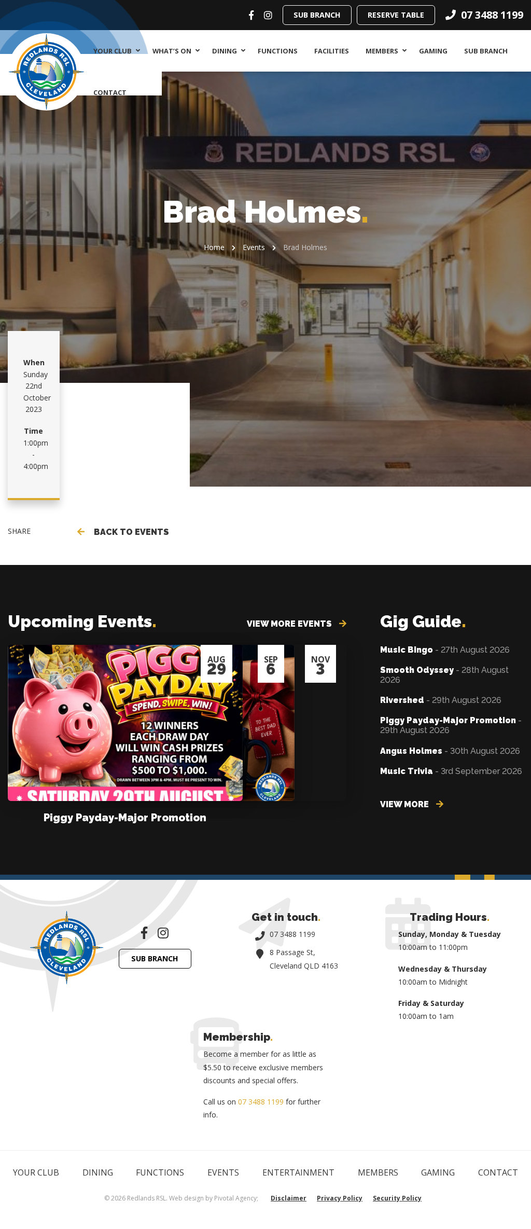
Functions (278, 51)
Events (254, 247)
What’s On (171, 51)
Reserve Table (396, 15)
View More (405, 804)
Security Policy (397, 1198)
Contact (110, 92)
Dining (224, 51)
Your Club (112, 51)
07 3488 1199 (292, 934)
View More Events (290, 624)
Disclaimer (288, 1198)
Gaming (433, 51)
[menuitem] (114, 51)
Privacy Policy (339, 1198)
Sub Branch (317, 15)
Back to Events (129, 532)
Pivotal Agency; (236, 1198)
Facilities (331, 51)
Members (382, 51)
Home (214, 247)
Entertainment (298, 1172)
